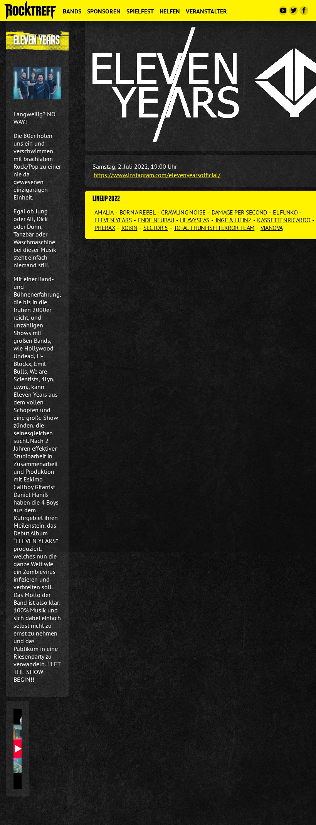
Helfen (170, 11)
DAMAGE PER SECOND (239, 212)
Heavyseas (194, 220)
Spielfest (140, 11)
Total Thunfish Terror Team (214, 227)
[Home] (30, 10)
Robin (129, 227)
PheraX (104, 227)
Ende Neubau (156, 220)
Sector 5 (155, 227)
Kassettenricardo (283, 220)
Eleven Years (113, 220)
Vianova (272, 227)
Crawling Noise (183, 212)
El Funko (285, 212)
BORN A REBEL (137, 212)
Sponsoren (104, 11)
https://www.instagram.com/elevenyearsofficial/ (157, 175)
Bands (72, 11)
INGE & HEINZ (233, 220)
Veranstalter (206, 11)
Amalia (103, 212)
